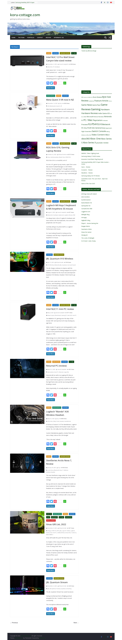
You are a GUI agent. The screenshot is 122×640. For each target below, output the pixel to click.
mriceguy (84, 217)
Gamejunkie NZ (85, 206)
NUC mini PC (73, 315)
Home (13, 37)
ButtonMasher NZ (86, 203)
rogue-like (66, 372)
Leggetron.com (85, 211)
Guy (61, 103)
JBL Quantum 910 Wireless (59, 258)
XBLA (107, 134)
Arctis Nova (50, 470)
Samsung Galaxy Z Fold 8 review (90, 156)
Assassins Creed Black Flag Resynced (92, 159)
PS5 (98, 124)
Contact (40, 37)
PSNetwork (105, 124)
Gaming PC (64, 315)
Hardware (55, 53)
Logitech (66, 215)
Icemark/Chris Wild (86, 208)
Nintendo (108, 116)
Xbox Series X (89, 142)
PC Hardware (56, 67)
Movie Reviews (99, 117)
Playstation (68, 517)
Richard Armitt (62, 154)
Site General (97, 128)
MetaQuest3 (52, 106)
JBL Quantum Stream (57, 582)
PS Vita (84, 128)
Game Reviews (56, 361)
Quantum (64, 265)
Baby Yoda (56, 421)
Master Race (62, 157)
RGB (67, 157)
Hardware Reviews (65, 53)
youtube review (102, 143)
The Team (21, 37)
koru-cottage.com (25, 14)
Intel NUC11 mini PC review (60, 308)
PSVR (89, 128)
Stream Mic (68, 532)
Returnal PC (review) (56, 365)
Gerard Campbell (63, 64)
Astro (51, 421)
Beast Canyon (51, 315)
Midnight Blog (85, 214)
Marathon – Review (87, 173)
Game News (86, 105)
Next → (76, 623)
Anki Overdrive (85, 197)
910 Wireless (51, 265)
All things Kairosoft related (89, 194)
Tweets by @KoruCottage (88, 51)
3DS (82, 97)
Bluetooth (50, 215)
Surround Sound (71, 265)
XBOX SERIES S (49, 534)
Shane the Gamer (86, 232)
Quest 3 (58, 106)
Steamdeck (88, 131)
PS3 (89, 124)
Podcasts (105, 120)
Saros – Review (85, 167)
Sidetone (66, 470)
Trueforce (73, 532)
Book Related (97, 97)
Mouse (70, 215)
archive (48, 37)
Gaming (49, 53)
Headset (61, 421)
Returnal (61, 372)
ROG (69, 157)
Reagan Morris (85, 226)
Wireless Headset (50, 472)
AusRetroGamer (86, 200)
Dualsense (91, 101)
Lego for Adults (66, 530)
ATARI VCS (49, 514)
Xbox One (95, 138)
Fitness (110, 101)
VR (61, 106)
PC (57, 372)
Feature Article (50, 95)
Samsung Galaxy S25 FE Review (90, 176)
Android (86, 97)
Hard (55, 372)
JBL (61, 265)
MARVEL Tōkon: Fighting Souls (90, 153)
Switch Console (51, 520)
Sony (103, 128)
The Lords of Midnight (87, 238)
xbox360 (85, 138)
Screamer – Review (86, 170)
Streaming (68, 588)
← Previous (14, 623)
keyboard (61, 215)
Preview (84, 124)
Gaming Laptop (54, 157)
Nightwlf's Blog (85, 220)
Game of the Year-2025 (88, 183)
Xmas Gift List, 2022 (56, 524)
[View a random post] (110, 37)
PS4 (94, 124)
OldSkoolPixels (61, 532)
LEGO (48, 517)
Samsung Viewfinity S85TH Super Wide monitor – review (24, 3)
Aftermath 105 (59, 37)
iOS (108, 113)
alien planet (50, 372)
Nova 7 (61, 470)
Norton (48, 532)
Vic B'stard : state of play (88, 241)
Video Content (98, 134)
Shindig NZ (84, 235)
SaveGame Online (86, 229)
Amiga (49, 530)
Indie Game (102, 113)
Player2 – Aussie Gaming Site (89, 223)
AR (48, 106)
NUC (51, 67)
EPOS (58, 530)
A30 (49, 421)
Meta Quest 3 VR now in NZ (60, 99)
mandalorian (67, 421)
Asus (49, 157)
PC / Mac (74, 53)
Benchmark (58, 315)
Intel (49, 67)
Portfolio (30, 37)
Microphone (53, 588)
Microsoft (54, 517)
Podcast (58, 588)
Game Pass (96, 105)
